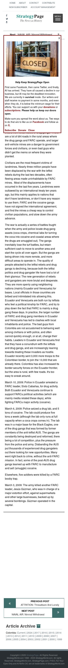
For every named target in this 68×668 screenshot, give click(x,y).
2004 (23, 639)
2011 (24, 636)
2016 (44, 632)
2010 (31, 636)
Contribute (48, 2)
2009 (39, 636)
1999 (59, 639)
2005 (15, 639)
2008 (46, 636)
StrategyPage (32, 655)
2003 (30, 639)
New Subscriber (18, 7)
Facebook (38, 122)
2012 (17, 636)
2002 (37, 639)
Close (31, 130)
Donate (22, 130)
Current (21, 632)
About (22, 2)
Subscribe (10, 130)
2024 (29, 632)
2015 (51, 632)
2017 (37, 632)
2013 (10, 636)
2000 (52, 639)
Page (30, 18)
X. (9, 125)
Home (13, 2)
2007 (53, 636)
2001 (45, 639)
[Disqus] (34, 553)
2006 (8, 639)
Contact (34, 2)
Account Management (43, 7)
